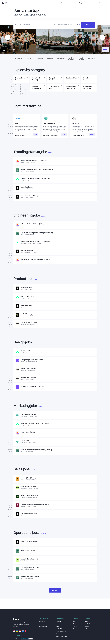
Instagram (87, 626)
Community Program (61, 636)
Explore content (43, 629)
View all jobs (55, 590)
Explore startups (43, 626)
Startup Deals (59, 634)
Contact (75, 626)
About (74, 621)
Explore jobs (42, 621)
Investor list (59, 629)
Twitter (87, 629)
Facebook (87, 624)
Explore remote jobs (44, 624)
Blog (74, 624)
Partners (75, 629)
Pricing (57, 624)
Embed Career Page (61, 631)
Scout (57, 626)
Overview (58, 621)
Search (88, 24)
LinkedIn (87, 621)
